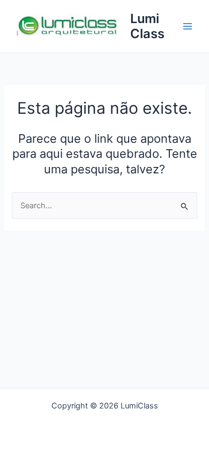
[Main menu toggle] (187, 26)
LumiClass (147, 26)
